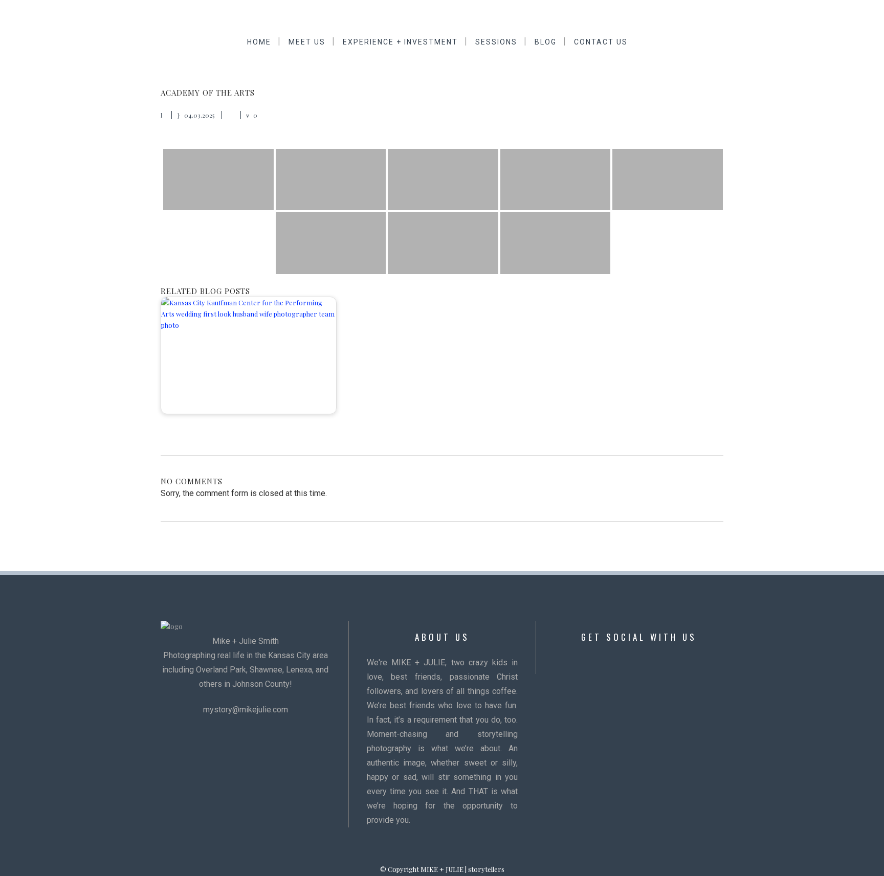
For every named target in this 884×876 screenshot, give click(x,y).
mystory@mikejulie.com (245, 709)
